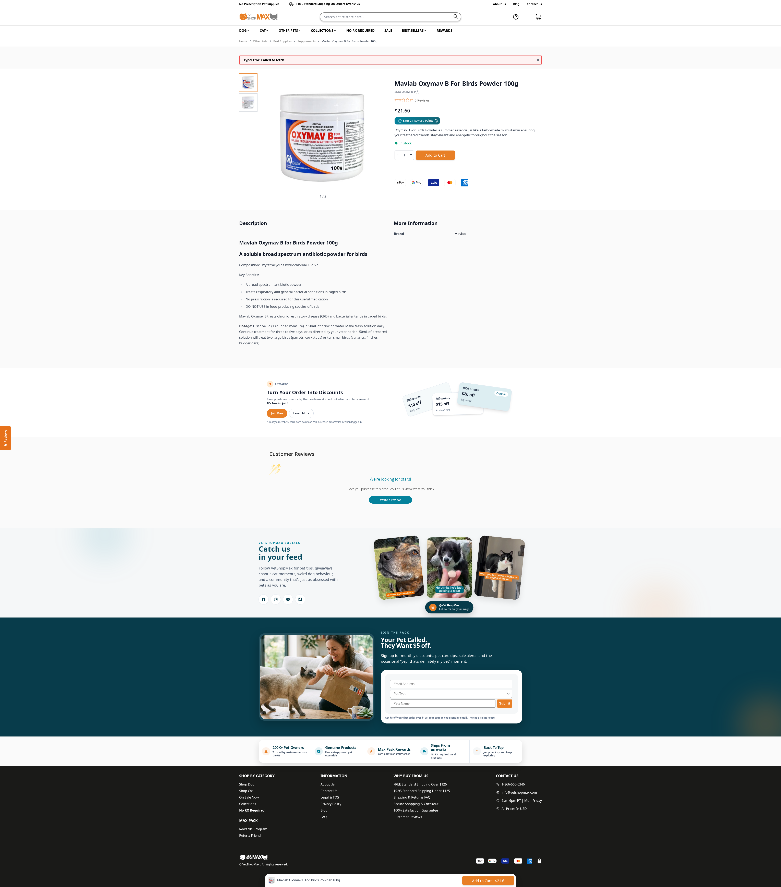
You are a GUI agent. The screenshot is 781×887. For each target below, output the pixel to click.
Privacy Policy (331, 804)
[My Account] (517, 17)
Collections (247, 804)
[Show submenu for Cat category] (267, 30)
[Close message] (538, 60)
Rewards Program (253, 829)
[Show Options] (508, 694)
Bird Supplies (282, 41)
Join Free (277, 413)
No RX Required (252, 810)
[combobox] (450, 694)
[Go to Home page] (258, 17)
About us (499, 4)
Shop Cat (246, 791)
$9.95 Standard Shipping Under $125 (422, 791)
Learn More (301, 413)
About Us (328, 784)
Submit (504, 703)
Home (243, 41)
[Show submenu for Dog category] (248, 30)
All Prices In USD (514, 808)
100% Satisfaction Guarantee (416, 810)
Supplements (307, 41)
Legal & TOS (330, 797)
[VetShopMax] (254, 857)
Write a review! (390, 500)
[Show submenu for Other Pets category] (299, 30)
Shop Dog (246, 784)
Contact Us (329, 791)
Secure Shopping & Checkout (416, 804)
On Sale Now (249, 797)
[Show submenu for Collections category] (335, 30)
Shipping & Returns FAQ (412, 797)
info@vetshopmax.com (519, 792)
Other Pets (260, 41)
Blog (516, 4)
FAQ (324, 817)
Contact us (534, 4)
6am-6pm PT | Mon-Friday (522, 800)
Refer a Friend (250, 835)
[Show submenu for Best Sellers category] (425, 30)
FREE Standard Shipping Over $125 (420, 784)
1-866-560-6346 (513, 784)
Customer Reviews (408, 817)
